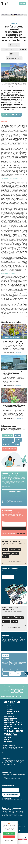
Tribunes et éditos (13, 722)
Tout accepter (9, 833)
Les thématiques (12, 702)
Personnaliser (9, 840)
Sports (17, 337)
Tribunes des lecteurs (10, 719)
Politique (10, 704)
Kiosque (8, 737)
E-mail (4, 521)
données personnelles (20, 533)
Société (5, 367)
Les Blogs (9, 716)
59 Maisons (6, 621)
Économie (10, 706)
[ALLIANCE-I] (14, 17)
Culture (14, 23)
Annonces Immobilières (10, 734)
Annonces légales (13, 728)
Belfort (24, 49)
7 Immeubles (19, 617)
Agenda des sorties (13, 731)
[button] (3, 114)
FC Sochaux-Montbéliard (9, 337)
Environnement (13, 712)
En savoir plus (5, 502)
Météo (7, 739)
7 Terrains (14, 621)
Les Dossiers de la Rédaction (13, 725)
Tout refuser (9, 836)
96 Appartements (8, 617)
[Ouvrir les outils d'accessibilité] (26, 673)
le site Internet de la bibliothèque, (14, 139)
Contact (8, 742)
